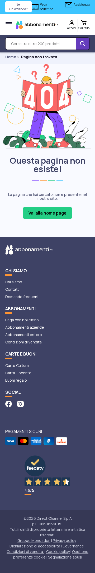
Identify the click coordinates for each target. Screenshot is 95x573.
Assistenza (82, 4)
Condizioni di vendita (23, 341)
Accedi (72, 28)
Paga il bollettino (46, 6)
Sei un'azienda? (18, 6)
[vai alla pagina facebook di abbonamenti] (8, 403)
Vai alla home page (47, 213)
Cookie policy (58, 551)
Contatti (12, 289)
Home (10, 57)
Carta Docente (18, 372)
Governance (73, 545)
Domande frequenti (22, 296)
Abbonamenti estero (23, 334)
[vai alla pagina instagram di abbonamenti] (20, 403)
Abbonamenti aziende (24, 327)
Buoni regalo (16, 380)
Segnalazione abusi (65, 557)
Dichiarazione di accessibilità (35, 545)
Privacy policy (64, 540)
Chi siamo (13, 281)
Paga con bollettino (22, 319)
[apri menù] (8, 24)
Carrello (83, 28)
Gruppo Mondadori (33, 540)
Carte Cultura (17, 365)
